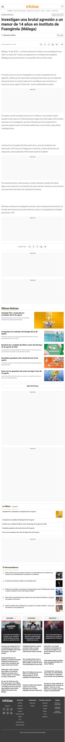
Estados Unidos (20, 714)
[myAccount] (62, 6)
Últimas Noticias (20, 725)
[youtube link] (4, 713)
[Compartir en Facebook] (45, 44)
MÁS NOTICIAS (32, 386)
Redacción (32, 703)
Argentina (20, 705)
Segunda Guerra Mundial (33, 10)
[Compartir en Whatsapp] (41, 44)
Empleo (32, 705)
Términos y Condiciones (57, 703)
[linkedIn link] (11, 713)
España (20, 711)
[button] (2, 7)
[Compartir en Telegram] (56, 44)
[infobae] (32, 6)
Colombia (20, 708)
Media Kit (44, 716)
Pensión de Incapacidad (19, 10)
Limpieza (48, 10)
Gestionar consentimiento (57, 712)
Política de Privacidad (57, 707)
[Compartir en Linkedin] (52, 44)
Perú (20, 719)
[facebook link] (4, 709)
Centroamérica (20, 722)
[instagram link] (11, 709)
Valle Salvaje (54, 10)
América (20, 703)
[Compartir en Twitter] (49, 44)
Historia (43, 10)
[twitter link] (7, 709)
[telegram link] (7, 713)
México (20, 716)
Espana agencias (7, 15)
